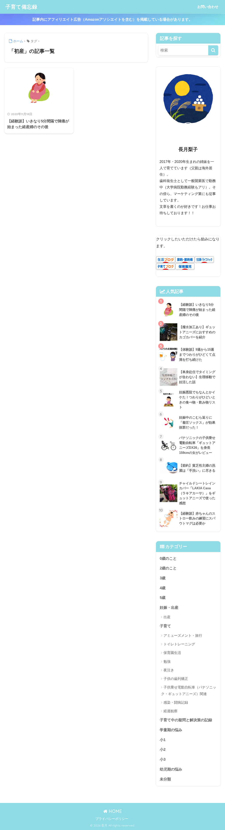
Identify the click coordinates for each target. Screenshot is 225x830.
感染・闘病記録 (175, 702)
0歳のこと (168, 558)
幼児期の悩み (171, 769)
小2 (162, 749)
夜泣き (168, 670)
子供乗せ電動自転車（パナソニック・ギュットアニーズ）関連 (188, 690)
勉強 (167, 661)
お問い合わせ (207, 7)
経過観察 (170, 711)
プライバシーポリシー (111, 819)
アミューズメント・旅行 (182, 635)
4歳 (162, 588)
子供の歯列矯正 (175, 679)
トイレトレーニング (179, 644)
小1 (162, 740)
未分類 (165, 779)
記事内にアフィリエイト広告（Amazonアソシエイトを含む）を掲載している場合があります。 (112, 19)
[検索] (213, 50)
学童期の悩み (171, 730)
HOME (114, 811)
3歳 (162, 578)
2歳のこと (168, 568)
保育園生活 (172, 653)
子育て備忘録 (21, 7)
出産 (167, 617)
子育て (165, 626)
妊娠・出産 (169, 607)
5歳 (162, 598)
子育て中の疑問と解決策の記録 (186, 720)
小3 (162, 759)
